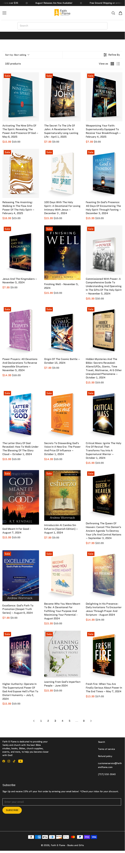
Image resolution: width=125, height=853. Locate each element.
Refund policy (105, 756)
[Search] (113, 13)
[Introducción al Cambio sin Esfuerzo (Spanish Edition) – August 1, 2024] (62, 495)
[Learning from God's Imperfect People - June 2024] (62, 654)
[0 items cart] (120, 13)
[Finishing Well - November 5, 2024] (62, 252)
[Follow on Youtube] (20, 761)
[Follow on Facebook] (3, 761)
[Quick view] (36, 118)
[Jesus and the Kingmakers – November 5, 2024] (20, 249)
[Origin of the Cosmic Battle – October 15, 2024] (62, 330)
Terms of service (106, 749)
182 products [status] (13, 63)
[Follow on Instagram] (8, 761)
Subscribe (12, 810)
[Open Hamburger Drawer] (4, 13)
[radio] (112, 63)
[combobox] (62, 25)
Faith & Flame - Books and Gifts (67, 845)
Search (101, 742)
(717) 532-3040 (107, 774)
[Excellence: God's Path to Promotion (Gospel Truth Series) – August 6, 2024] (20, 575)
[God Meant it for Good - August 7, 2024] (20, 497)
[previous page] (34, 721)
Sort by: (15, 54)
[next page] (91, 721)
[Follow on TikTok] (14, 761)
